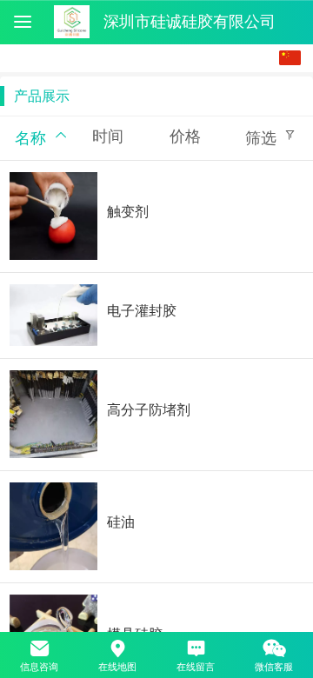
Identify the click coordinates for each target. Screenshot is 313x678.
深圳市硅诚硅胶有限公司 (189, 21)
